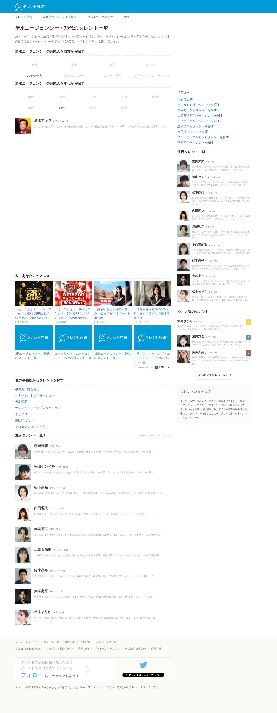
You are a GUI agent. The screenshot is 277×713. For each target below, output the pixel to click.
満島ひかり (185, 321)
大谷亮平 (41, 591)
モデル (53, 508)
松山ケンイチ (44, 466)
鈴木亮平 (41, 570)
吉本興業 (21, 401)
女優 (52, 446)
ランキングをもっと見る (213, 375)
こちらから (193, 417)
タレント (54, 487)
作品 (98, 641)
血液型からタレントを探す (195, 126)
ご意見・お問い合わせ (60, 648)
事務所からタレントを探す (195, 142)
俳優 (59, 467)
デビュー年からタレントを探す (198, 121)
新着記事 (69, 641)
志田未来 (41, 446)
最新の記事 (185, 99)
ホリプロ (21, 414)
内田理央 (41, 508)
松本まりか (43, 612)
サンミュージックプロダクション (38, 407)
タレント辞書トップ (27, 641)
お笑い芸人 (34, 75)
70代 (62, 107)
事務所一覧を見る (27, 389)
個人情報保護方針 (135, 648)
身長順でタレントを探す (194, 131)
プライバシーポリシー (107, 648)
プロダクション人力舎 (30, 426)
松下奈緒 (41, 487)
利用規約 (83, 648)
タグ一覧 (111, 641)
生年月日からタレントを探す (197, 110)
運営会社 (156, 648)
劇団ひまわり (24, 420)
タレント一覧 (51, 641)
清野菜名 (198, 336)
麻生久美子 (199, 352)
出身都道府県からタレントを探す (200, 115)
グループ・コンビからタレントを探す (203, 137)
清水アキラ (43, 120)
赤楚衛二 (41, 529)
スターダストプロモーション (35, 395)
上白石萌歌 (43, 549)
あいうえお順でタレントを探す (198, 104)
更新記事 (85, 641)
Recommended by (144, 367)
